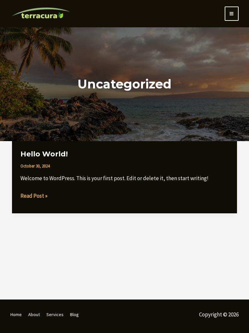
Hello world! (44, 154)
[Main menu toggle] (232, 14)
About (34, 314)
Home (16, 314)
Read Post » (33, 195)
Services (55, 314)
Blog (74, 314)
